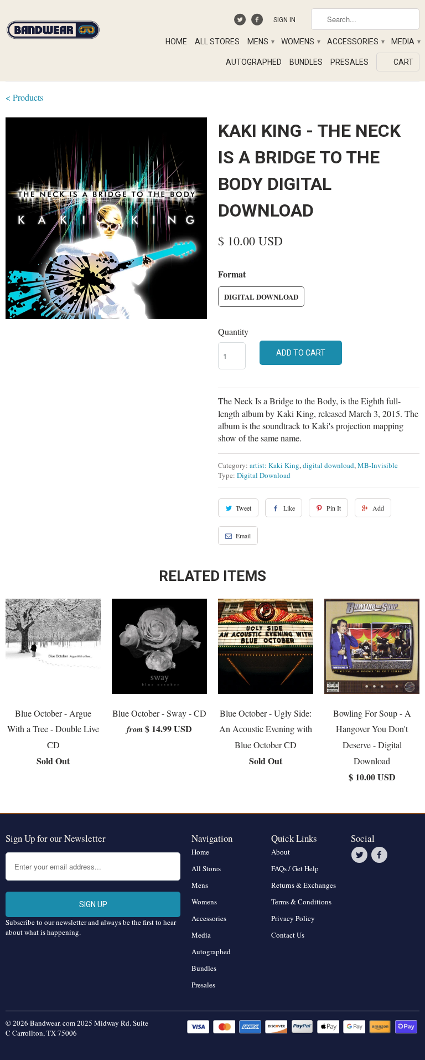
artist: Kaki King (274, 465)
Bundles (306, 62)
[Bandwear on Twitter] (241, 22)
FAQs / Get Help (295, 868)
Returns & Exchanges (303, 885)
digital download (328, 465)
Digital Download (261, 296)
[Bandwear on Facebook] (258, 22)
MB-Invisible (377, 465)
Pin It (333, 507)
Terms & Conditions (301, 902)
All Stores (217, 41)
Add (378, 507)
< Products (24, 97)
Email (243, 535)
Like (289, 507)
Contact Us (287, 935)
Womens (300, 41)
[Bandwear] (53, 27)
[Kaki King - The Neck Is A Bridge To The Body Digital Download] (106, 218)
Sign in (284, 20)
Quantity (233, 331)
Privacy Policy (293, 918)
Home (176, 41)
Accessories (355, 41)
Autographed (254, 62)
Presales (349, 62)
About (280, 852)
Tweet (243, 507)
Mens (260, 41)
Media (405, 41)
